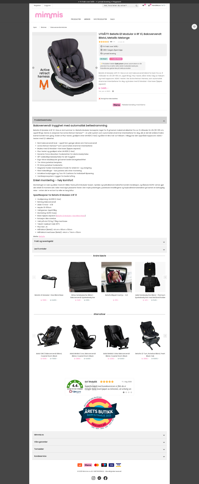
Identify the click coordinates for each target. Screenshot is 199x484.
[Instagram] (93, 478)
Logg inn (47, 5)
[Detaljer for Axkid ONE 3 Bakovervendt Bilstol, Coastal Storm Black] (49, 335)
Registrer (37, 5)
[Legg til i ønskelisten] (194, 26)
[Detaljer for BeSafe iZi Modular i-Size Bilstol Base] (49, 277)
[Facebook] (105, 478)
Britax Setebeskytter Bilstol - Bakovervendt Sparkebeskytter (82, 296)
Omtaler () (121, 42)
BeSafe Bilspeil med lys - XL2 (116, 295)
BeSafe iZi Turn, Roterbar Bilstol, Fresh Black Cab (150, 354)
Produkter (76, 19)
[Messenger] (99, 478)
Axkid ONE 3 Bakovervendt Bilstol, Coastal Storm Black (49, 354)
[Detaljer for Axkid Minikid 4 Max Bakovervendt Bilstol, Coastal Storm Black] (116, 335)
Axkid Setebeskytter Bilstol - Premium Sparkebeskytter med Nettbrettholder (150, 296)
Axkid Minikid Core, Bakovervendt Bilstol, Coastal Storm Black (83, 354)
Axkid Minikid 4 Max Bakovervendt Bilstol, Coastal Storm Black (116, 354)
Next (94, 68)
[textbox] (118, 6)
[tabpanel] (64, 68)
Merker (87, 19)
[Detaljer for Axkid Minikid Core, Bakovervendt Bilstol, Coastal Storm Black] (83, 335)
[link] (99, 386)
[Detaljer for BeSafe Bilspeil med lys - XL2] (116, 277)
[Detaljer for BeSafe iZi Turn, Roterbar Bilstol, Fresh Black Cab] (150, 335)
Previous (33, 68)
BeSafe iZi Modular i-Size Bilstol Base (70, 216)
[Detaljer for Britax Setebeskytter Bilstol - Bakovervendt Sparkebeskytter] (83, 277)
